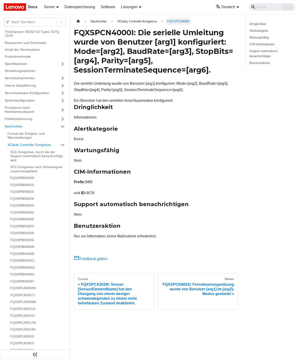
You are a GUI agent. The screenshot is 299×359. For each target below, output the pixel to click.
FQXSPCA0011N (22, 309)
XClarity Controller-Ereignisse (29, 145)
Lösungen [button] (129, 7)
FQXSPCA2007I (22, 343)
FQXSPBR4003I (22, 199)
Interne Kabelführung (20, 85)
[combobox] (11, 22)
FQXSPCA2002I (22, 336)
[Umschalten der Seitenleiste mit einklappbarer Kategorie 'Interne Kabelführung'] (62, 85)
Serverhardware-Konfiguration (27, 93)
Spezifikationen (16, 64)
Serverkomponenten (20, 78)
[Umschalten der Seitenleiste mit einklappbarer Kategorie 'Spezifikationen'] (62, 64)
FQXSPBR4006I (22, 219)
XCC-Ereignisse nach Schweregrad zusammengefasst (36, 169)
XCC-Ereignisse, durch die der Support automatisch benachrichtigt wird (36, 156)
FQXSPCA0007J (22, 295)
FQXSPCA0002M (23, 288)
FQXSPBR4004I (22, 206)
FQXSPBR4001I (22, 185)
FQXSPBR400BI (22, 254)
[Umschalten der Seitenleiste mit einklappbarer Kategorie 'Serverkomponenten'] (62, 78)
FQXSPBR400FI (22, 281)
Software (108, 7)
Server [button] (49, 7)
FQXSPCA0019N (23, 329)
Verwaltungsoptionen (20, 71)
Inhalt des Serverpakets (22, 50)
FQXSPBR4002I (22, 192)
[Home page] (78, 21)
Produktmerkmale (18, 56)
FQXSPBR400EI (22, 274)
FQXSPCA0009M (23, 302)
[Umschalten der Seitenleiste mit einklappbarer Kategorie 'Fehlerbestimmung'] (62, 119)
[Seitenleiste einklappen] (35, 354)
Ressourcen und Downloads (25, 43)
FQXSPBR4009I (22, 240)
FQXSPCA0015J (22, 316)
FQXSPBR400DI (22, 267)
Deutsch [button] (228, 7)
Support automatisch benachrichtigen (263, 53)
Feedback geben (93, 259)
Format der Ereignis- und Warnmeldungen (26, 136)
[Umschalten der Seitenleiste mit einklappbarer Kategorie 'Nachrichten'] (62, 126)
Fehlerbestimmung (18, 119)
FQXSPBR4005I (22, 212)
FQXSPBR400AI (22, 247)
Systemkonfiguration (20, 100)
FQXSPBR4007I (22, 226)
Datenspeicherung (79, 7)
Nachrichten (13, 126)
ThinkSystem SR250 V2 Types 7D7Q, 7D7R (32, 34)
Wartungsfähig (259, 37)
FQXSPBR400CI (22, 261)
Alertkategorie (258, 30)
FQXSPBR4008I (22, 233)
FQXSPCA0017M (23, 322)
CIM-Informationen (261, 44)
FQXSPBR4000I (22, 178)
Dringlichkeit (257, 24)
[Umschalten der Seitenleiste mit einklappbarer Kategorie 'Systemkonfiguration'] (62, 100)
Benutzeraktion (259, 63)
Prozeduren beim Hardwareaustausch (19, 110)
